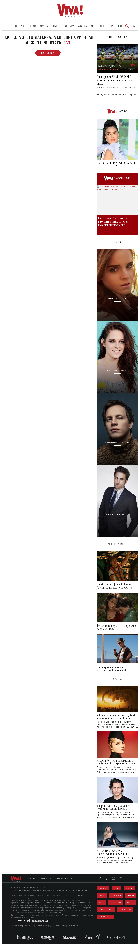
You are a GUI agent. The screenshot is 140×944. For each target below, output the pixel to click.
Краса (129, 888)
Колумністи (105, 917)
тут (67, 42)
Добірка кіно (117, 544)
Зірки (116, 888)
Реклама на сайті (64, 878)
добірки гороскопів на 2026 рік (117, 164)
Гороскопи (125, 910)
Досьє (117, 242)
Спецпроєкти (117, 37)
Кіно (101, 902)
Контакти (46, 878)
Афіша (117, 679)
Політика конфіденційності (48, 926)
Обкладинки (105, 910)
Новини (103, 888)
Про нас (32, 878)
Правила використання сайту (22, 926)
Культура (116, 895)
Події (101, 895)
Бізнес (130, 902)
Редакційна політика (69, 926)
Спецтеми (115, 902)
